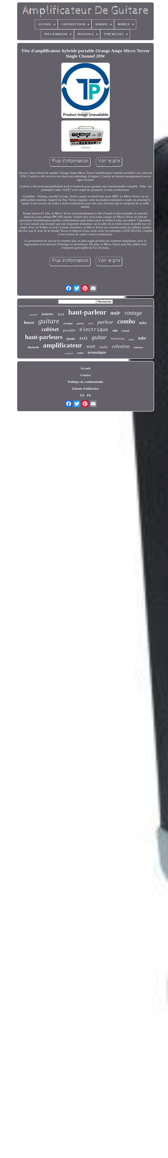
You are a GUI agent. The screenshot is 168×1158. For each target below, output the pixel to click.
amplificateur (62, 345)
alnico (131, 339)
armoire (47, 314)
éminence (138, 347)
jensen (33, 314)
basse (29, 322)
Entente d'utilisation (85, 388)
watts (80, 352)
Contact (85, 375)
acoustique (97, 352)
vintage (133, 312)
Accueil (85, 368)
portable (69, 330)
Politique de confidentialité (85, 381)
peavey (80, 323)
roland (125, 330)
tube (142, 338)
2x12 (61, 314)
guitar (99, 337)
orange (68, 323)
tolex (143, 323)
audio (103, 347)
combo (126, 321)
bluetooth (33, 347)
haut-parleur (87, 312)
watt (90, 346)
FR (89, 395)
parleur (105, 322)
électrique (93, 329)
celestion (121, 346)
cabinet (50, 329)
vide (115, 330)
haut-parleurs (43, 336)
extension (118, 338)
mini (90, 323)
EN (82, 395)
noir (115, 313)
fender (71, 338)
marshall (69, 353)
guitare (48, 321)
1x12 (83, 338)
